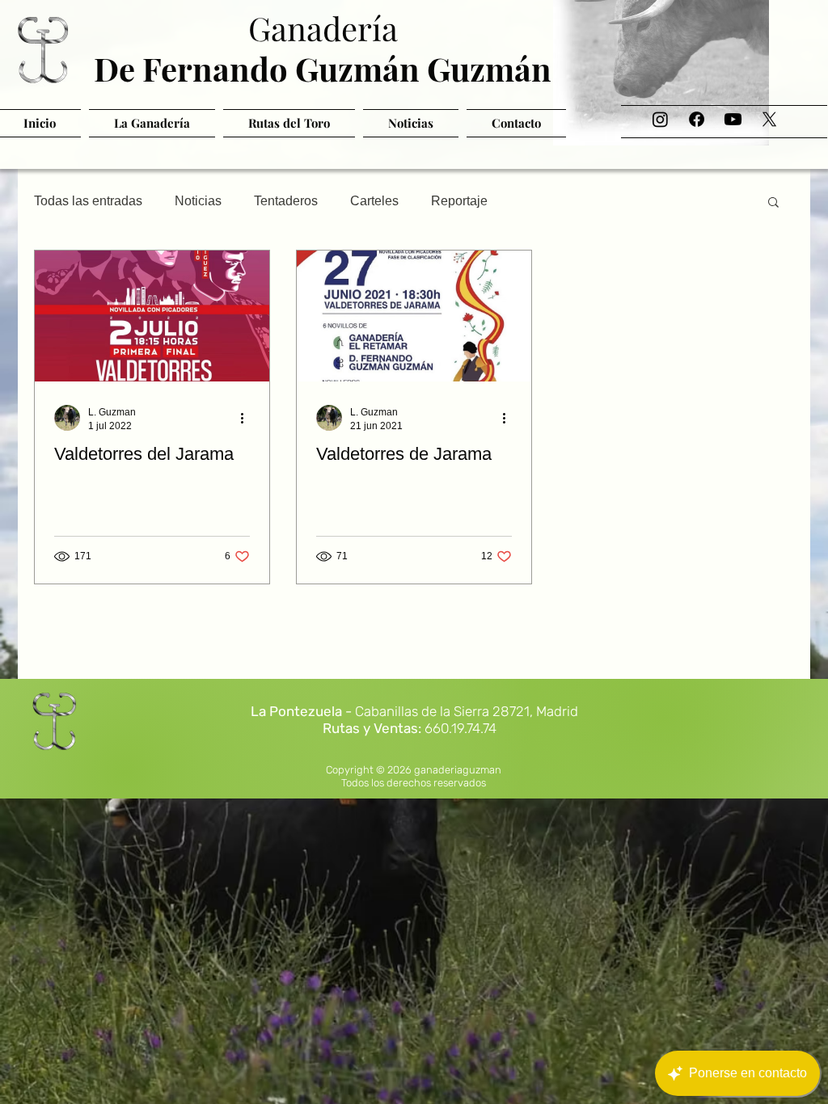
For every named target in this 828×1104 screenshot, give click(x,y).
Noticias (198, 201)
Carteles (374, 201)
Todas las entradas (88, 201)
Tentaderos (286, 201)
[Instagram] (660, 119)
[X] (769, 119)
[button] (773, 203)
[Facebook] (696, 119)
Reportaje (459, 201)
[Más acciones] (247, 418)
